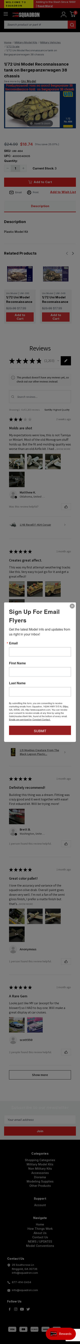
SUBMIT (40, 730)
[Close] (72, 605)
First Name (17, 663)
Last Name (17, 683)
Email (13, 643)
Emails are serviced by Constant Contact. (29, 719)
